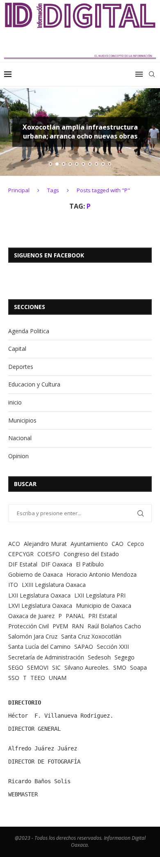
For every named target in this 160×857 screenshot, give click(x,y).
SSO (13, 678)
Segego (124, 657)
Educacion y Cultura (34, 384)
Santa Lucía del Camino (39, 646)
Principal (19, 190)
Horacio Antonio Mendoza (101, 574)
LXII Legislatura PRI (100, 595)
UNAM (57, 678)
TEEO (37, 678)
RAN (78, 626)
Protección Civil (28, 626)
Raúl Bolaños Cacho (114, 626)
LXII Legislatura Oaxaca (39, 595)
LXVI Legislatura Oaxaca (40, 605)
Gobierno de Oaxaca (35, 574)
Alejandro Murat (45, 544)
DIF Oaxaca (56, 564)
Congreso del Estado (91, 554)
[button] (11, 132)
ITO (13, 585)
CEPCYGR (21, 554)
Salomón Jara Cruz (32, 636)
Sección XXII (113, 646)
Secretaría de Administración (46, 657)
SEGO (15, 667)
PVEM (60, 626)
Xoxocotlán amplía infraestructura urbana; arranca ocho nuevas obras (80, 132)
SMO (119, 667)
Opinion (18, 456)
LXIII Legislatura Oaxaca (54, 585)
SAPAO (83, 646)
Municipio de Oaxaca (103, 605)
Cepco (135, 544)
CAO (117, 544)
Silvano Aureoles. (87, 667)
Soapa (138, 667)
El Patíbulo (90, 564)
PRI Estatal (102, 616)
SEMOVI (37, 667)
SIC (56, 667)
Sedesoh (99, 657)
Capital (17, 348)
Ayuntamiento (89, 544)
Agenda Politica (28, 331)
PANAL (75, 616)
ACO (14, 544)
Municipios (22, 420)
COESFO (48, 554)
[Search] (152, 74)
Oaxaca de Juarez (31, 616)
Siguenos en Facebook (49, 255)
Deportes (20, 367)
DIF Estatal (22, 564)
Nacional (20, 438)
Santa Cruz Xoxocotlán (91, 636)
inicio (15, 402)
